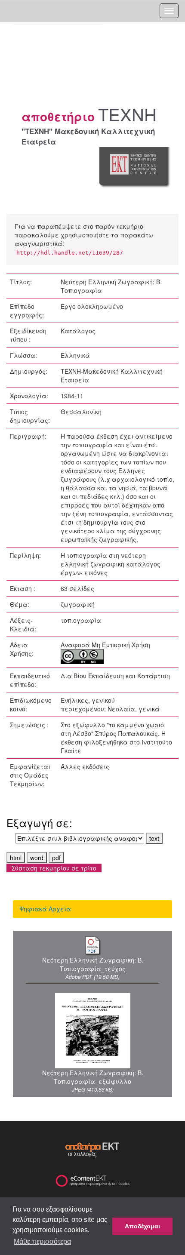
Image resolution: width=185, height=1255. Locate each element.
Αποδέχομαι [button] (142, 1226)
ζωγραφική (78, 604)
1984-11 (72, 395)
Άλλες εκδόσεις (85, 766)
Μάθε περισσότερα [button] (42, 1241)
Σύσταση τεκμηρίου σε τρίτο (54, 868)
